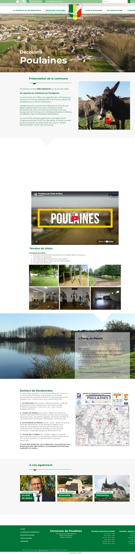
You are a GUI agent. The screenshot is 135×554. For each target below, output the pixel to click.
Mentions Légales (43, 550)
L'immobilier (24, 541)
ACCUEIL (22, 529)
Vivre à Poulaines (93, 10)
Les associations (115, 10)
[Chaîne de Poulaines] (17, 1)
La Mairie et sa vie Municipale (27, 10)
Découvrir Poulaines (56, 10)
